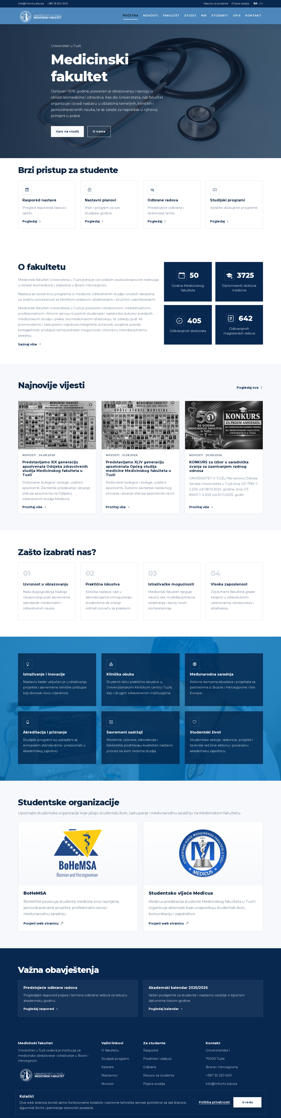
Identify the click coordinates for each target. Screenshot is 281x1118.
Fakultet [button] (171, 15)
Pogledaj (29, 221)
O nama (99, 131)
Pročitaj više (32, 507)
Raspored (150, 1050)
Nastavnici (109, 1075)
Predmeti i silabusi (157, 1058)
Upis (237, 15)
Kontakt (253, 15)
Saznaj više (27, 344)
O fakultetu (110, 1050)
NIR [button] (204, 15)
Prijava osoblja (240, 3)
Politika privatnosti (214, 1102)
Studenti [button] (219, 15)
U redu (247, 1102)
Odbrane (149, 1067)
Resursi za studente (216, 3)
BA (256, 3)
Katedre (107, 1067)
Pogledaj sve (248, 388)
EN (261, 3)
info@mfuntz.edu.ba (31, 3)
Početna (131, 15)
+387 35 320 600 (57, 3)
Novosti (150, 15)
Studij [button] (190, 15)
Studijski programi (115, 1058)
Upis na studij (67, 131)
